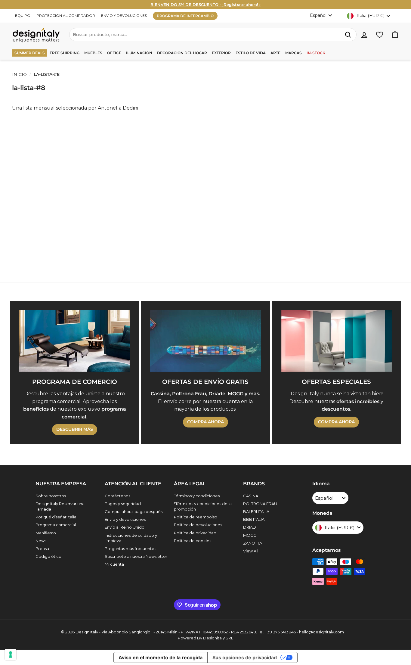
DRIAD (249, 527)
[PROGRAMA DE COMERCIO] (74, 341)
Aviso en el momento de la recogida (160, 657)
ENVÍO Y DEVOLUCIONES (124, 15)
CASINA (250, 495)
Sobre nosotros (51, 495)
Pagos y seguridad (123, 503)
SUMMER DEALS (29, 53)
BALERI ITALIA (256, 511)
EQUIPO (22, 15)
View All (250, 550)
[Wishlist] (379, 34)
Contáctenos (117, 495)
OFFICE (114, 53)
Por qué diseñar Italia (56, 516)
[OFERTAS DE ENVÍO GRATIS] (205, 341)
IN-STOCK (316, 53)
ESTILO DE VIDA (251, 53)
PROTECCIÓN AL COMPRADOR (65, 15)
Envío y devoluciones (125, 519)
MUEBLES (93, 53)
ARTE (275, 53)
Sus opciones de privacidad (244, 657)
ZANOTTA (252, 543)
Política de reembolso (195, 516)
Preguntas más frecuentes (130, 548)
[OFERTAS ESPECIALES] (336, 341)
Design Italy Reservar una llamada (60, 506)
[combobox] (213, 34)
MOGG (249, 535)
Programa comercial (56, 524)
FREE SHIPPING (64, 53)
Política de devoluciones (198, 524)
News (41, 540)
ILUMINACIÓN (139, 53)
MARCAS (293, 53)
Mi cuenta (114, 564)
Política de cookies (192, 540)
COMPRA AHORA (205, 421)
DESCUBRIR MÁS (74, 429)
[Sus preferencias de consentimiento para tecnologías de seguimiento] (10, 654)
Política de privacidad (195, 532)
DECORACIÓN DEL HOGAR (182, 53)
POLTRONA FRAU (260, 503)
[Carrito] (395, 34)
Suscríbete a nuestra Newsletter (136, 556)
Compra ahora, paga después (133, 511)
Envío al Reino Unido (124, 527)
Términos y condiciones (197, 495)
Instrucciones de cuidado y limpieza (131, 538)
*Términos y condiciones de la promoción (203, 506)
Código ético (48, 556)
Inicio (19, 74)
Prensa (42, 548)
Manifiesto (46, 532)
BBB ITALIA (253, 519)
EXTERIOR (221, 53)
